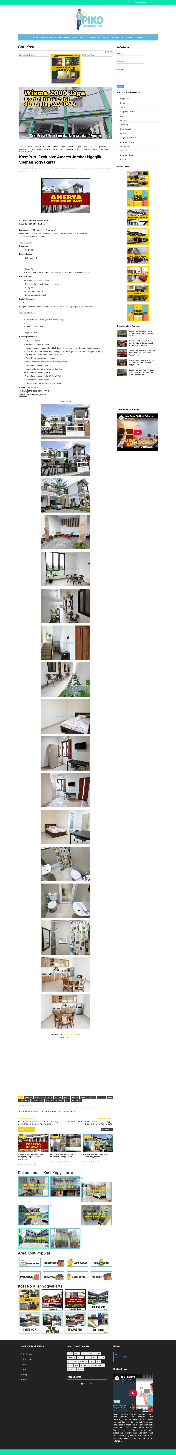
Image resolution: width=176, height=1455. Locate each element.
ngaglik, (62, 168)
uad (92, 1361)
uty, (26, 171)
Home (129, 2)
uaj (98, 1353)
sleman (55, 149)
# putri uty (101, 1097)
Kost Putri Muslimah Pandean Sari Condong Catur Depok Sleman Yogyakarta (142, 343)
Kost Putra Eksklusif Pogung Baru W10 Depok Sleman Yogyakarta (142, 353)
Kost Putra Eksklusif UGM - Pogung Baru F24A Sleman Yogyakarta (141, 333)
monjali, (56, 168)
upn (25, 1380)
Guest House (80, 37)
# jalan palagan (40, 1097)
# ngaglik (84, 1097)
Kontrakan (118, 37)
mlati (122, 116)
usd (94, 1357)
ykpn (101, 1357)
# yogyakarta (76, 1100)
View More (108, 1129)
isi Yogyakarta (97, 1365)
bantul (123, 133)
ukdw (80, 1369)
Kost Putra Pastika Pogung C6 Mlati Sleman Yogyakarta (63, 1155)
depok (123, 107)
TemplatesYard (96, 1452)
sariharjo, (108, 168)
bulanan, (25, 168)
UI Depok (27, 1354)
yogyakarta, (33, 171)
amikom (71, 1357)
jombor (55, 147)
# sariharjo (50, 1100)
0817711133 (88, 1383)
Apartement (64, 37)
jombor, (45, 168)
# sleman (59, 1100)
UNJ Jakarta (29, 1359)
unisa (84, 1365)
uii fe (80, 1357)
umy (25, 1374)
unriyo (71, 1369)
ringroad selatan (128, 138)
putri (85, 147)
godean (123, 151)
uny (77, 1353)
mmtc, (50, 168)
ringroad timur (127, 155)
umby (91, 1353)
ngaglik (78, 147)
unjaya (83, 1361)
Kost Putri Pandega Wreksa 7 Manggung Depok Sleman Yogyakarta (30, 1156)
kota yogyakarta (127, 129)
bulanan (29, 147)
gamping (88, 1137)
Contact (153, 2)
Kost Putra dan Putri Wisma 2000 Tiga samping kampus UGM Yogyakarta (141, 372)
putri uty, (73, 168)
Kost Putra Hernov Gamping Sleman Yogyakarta (95, 1155)
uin (98, 1361)
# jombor (58, 1097)
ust (76, 1365)
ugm (25, 1364)
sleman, (22, 171)
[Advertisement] (137, 391)
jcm (48, 147)
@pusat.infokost (122, 1357)
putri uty (93, 147)
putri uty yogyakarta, (85, 168)
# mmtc (66, 1097)
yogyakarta (70, 149)
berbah (123, 159)
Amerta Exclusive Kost (72, 1034)
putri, (68, 168)
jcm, (40, 168)
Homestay (95, 37)
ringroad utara (35, 149)
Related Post (26, 1129)
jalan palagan (39, 147)
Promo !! (130, 37)
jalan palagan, (33, 168)
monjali (70, 147)
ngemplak (124, 146)
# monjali (75, 1097)
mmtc (63, 147)
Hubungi (23, 391)
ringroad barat (127, 142)
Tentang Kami (140, 2)
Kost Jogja (47, 37)
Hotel (106, 37)
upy (70, 1365)
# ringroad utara (37, 1100)
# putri (92, 1097)
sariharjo (47, 149)
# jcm (50, 1097)
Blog (140, 37)
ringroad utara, (99, 168)
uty (62, 149)
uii (24, 1369)
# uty (67, 1100)
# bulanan (28, 1097)
